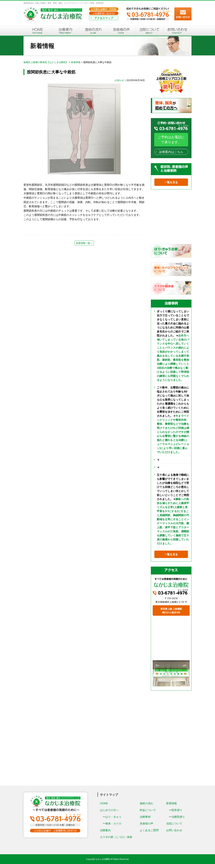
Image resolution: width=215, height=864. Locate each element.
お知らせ (119, 80)
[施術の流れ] (93, 31)
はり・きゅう (113, 816)
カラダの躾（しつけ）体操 (116, 837)
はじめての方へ (109, 810)
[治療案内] (66, 31)
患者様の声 (146, 823)
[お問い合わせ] (177, 31)
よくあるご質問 (149, 830)
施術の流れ (146, 803)
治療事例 (145, 816)
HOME (104, 803)
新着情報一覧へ (84, 243)
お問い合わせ (174, 830)
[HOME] (38, 31)
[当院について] (150, 31)
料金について (148, 810)
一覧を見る (171, 182)
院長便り (176, 810)
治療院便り (178, 816)
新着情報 (171, 803)
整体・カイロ (113, 823)
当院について (174, 823)
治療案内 (105, 830)
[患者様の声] (122, 31)
